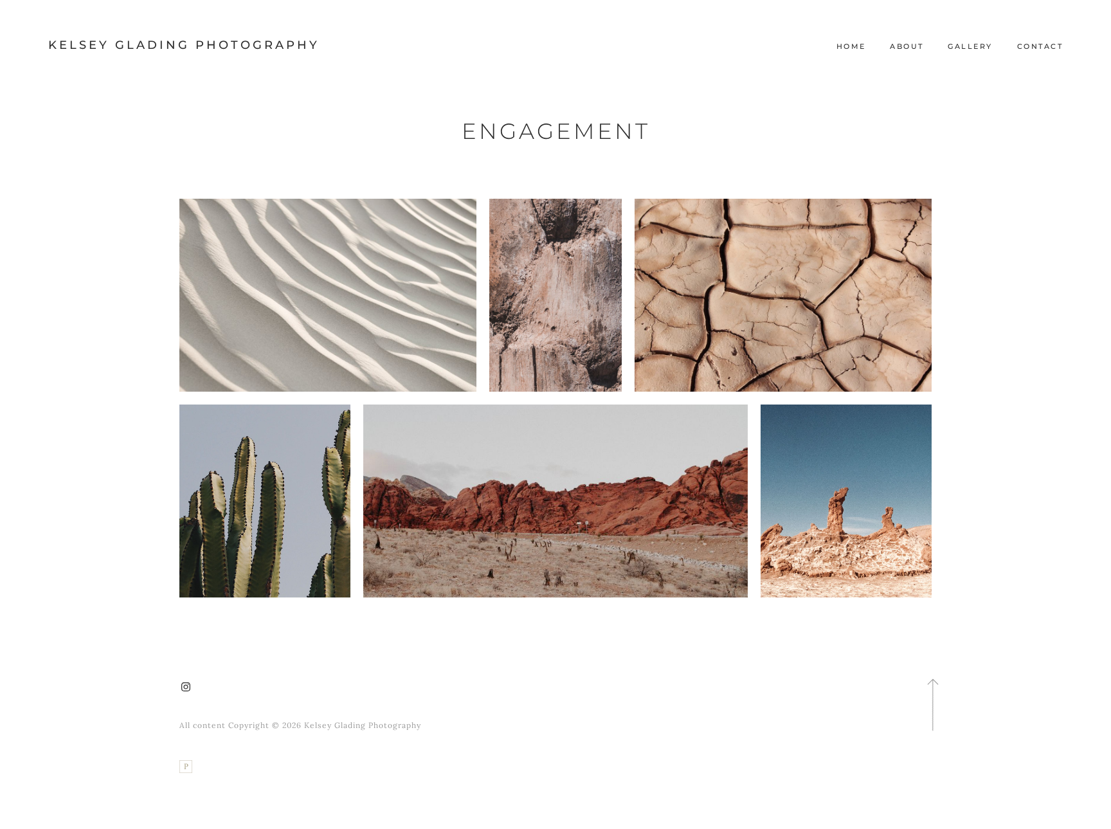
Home (851, 46)
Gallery (970, 46)
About (907, 46)
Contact (1040, 46)
